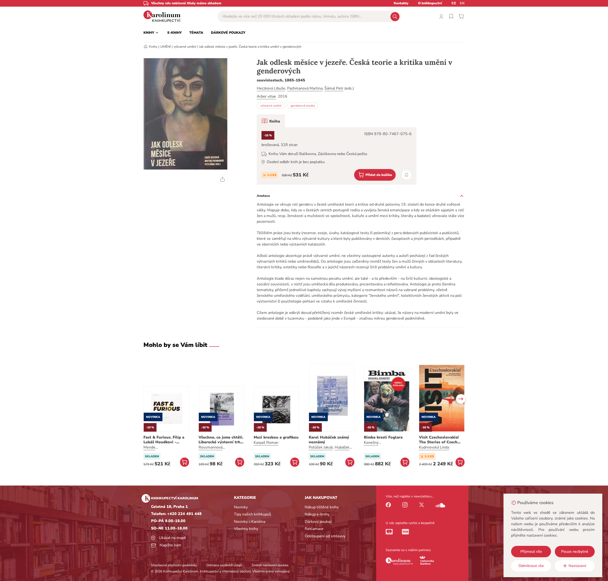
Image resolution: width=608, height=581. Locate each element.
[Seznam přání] (451, 16)
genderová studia (303, 106)
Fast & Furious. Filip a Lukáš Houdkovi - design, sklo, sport (163, 439)
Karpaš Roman (266, 442)
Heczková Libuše (271, 88)
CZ (453, 3)
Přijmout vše (531, 551)
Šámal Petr (333, 88)
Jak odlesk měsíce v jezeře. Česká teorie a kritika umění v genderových (250, 46)
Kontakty (401, 3)
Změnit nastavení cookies (270, 565)
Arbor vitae (266, 96)
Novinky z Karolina (249, 521)
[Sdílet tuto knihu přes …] (223, 179)
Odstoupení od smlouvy (325, 536)
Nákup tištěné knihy (322, 507)
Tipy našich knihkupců (252, 514)
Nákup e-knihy (317, 514)
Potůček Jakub (321, 447)
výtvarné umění (185, 46)
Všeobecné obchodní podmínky (174, 565)
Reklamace (314, 528)
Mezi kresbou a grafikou (276, 437)
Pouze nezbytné (574, 551)
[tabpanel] (336, 155)
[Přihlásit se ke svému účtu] (441, 16)
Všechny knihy (246, 528)
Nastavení (577, 565)
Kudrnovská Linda (434, 447)
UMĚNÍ (165, 46)
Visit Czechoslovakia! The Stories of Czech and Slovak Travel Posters (439, 439)
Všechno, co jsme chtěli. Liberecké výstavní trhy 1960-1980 (221, 439)
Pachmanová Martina (305, 88)
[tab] (271, 120)
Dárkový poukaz (318, 521)
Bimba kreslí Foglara (383, 437)
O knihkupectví (430, 3)
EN (462, 3)
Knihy (153, 46)
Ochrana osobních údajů (224, 565)
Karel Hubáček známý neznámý (329, 439)
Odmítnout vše (531, 565)
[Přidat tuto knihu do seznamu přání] (406, 175)
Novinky (241, 507)
